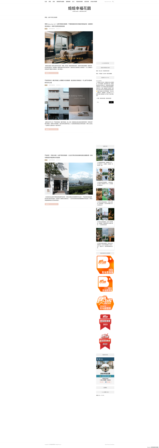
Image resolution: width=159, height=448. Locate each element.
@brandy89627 (99, 80)
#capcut (112, 92)
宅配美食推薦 (79, 1)
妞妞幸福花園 (79, 8)
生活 (73, 1)
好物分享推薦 (94, 1)
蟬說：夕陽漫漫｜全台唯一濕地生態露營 (104, 73)
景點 (50, 1)
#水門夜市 (107, 94)
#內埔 (110, 94)
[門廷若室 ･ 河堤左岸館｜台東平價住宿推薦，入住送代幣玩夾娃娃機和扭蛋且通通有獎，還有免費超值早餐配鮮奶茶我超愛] (69, 178)
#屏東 (99, 94)
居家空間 (86, 1)
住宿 (46, 1)
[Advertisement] (69, 144)
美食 (54, 1)
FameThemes (112, 444)
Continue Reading (53, 129)
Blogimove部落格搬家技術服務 (152, 447)
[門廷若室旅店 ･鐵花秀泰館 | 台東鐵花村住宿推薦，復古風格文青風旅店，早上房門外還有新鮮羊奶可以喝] (69, 103)
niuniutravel (52, 28)
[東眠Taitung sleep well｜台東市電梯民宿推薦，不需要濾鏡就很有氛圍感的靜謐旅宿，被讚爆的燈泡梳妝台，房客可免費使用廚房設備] (69, 47)
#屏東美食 (103, 94)
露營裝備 (68, 1)
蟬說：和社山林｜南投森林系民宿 (102, 70)
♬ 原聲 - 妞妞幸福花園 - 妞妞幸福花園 (103, 98)
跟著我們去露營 (60, 1)
